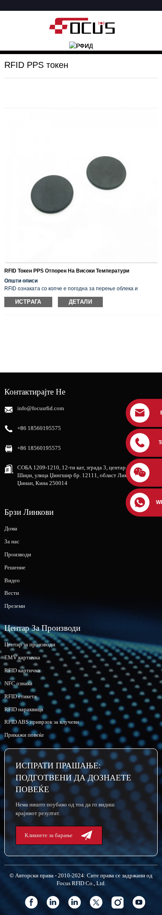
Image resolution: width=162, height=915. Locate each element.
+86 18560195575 (39, 428)
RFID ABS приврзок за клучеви (41, 722)
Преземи (14, 606)
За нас (11, 541)
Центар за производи (29, 644)
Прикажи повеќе (24, 735)
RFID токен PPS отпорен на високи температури (66, 271)
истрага (28, 302)
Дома (10, 528)
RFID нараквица (23, 709)
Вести (11, 593)
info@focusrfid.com (40, 408)
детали (80, 302)
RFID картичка (22, 670)
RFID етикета (20, 696)
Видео (12, 580)
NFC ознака (18, 683)
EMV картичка (22, 657)
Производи (17, 554)
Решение (14, 567)
